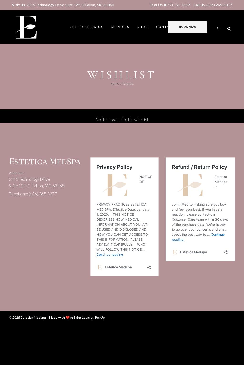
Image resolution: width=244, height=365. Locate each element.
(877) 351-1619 (170, 5)
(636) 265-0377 (212, 5)
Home (115, 83)
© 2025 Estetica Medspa (27, 317)
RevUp (100, 317)
